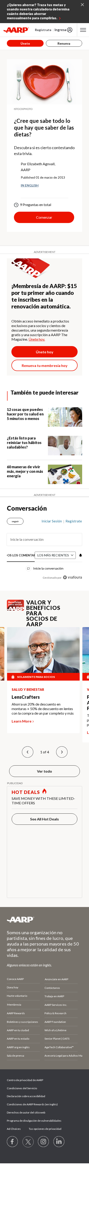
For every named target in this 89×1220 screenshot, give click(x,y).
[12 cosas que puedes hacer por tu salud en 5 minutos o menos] (65, 417)
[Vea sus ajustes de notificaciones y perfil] (80, 555)
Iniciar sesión (52, 521)
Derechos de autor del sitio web (26, 1112)
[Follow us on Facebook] (12, 1141)
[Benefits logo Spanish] (15, 609)
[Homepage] (16, 30)
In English (30, 185)
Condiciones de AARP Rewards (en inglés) (32, 1104)
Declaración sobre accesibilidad (26, 1096)
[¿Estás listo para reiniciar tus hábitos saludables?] (65, 445)
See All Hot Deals (44, 819)
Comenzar (44, 217)
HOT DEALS (26, 792)
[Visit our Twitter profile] (28, 1141)
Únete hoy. (37, 339)
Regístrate (43, 30)
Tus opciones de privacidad (45, 1128)
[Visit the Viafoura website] (72, 577)
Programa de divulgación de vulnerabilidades (34, 1120)
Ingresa (60, 30)
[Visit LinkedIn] (59, 1141)
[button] (27, 752)
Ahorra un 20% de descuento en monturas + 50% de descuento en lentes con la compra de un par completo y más (43, 708)
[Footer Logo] (44, 919)
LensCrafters (26, 697)
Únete (25, 43)
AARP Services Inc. (55, 1005)
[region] (44, 547)
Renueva (64, 43)
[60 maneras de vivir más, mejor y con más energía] (65, 474)
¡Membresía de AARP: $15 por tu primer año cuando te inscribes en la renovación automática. (44, 296)
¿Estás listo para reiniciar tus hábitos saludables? (24, 442)
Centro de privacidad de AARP (25, 1080)
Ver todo (44, 771)
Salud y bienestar (28, 689)
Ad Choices (14, 1128)
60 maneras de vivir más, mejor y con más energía (25, 471)
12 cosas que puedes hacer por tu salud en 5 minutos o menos (25, 414)
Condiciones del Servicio (22, 1088)
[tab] (21, 555)
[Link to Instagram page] (43, 1141)
